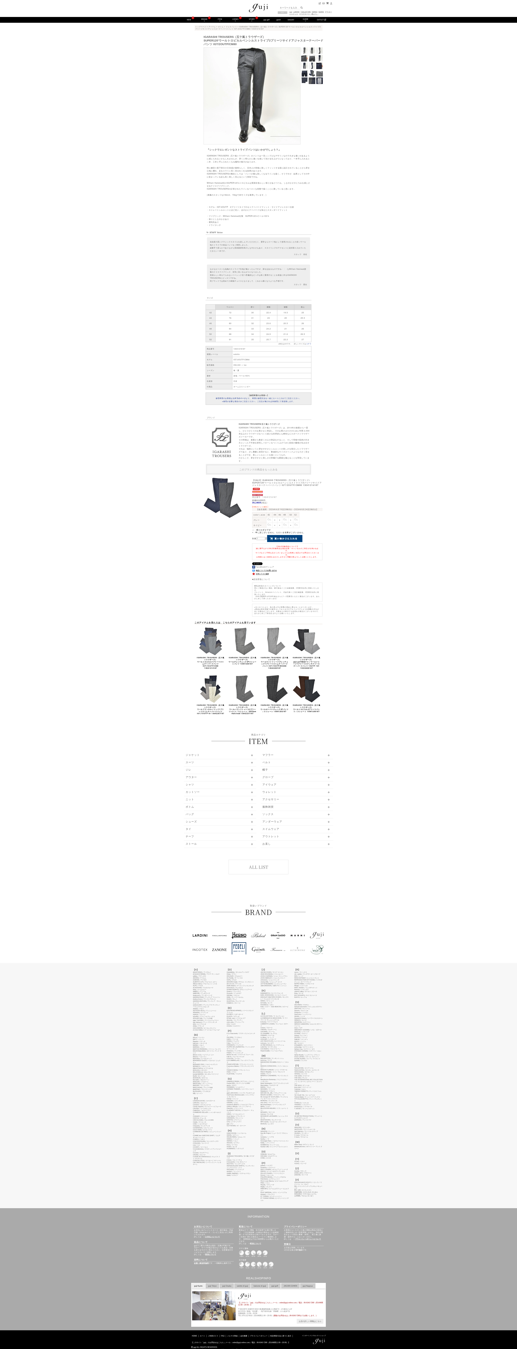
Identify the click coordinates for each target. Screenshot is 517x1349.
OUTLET (320, 20)
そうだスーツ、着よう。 (308, 14)
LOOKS (235, 19)
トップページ (200, 27)
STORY (252, 19)
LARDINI (296, 12)
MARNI (321, 12)
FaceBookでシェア (264, 567)
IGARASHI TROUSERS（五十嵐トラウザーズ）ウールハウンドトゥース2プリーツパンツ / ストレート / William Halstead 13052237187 (242, 709)
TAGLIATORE (306, 12)
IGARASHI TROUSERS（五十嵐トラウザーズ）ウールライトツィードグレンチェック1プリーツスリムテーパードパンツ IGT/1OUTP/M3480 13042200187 (274, 663)
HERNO (314, 12)
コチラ (308, 344)
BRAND (204, 19)
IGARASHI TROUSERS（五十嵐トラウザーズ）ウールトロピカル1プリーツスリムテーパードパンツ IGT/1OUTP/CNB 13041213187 (210, 663)
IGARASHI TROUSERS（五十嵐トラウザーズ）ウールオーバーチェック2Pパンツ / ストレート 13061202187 (274, 708)
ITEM (220, 19)
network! (291, 20)
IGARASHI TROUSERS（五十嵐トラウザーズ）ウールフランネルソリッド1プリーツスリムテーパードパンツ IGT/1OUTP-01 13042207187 (210, 709)
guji (290, 12)
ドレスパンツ (231, 27)
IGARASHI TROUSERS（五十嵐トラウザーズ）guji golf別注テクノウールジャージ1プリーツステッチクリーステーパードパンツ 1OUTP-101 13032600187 (306, 663)
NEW (189, 20)
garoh (278, 20)
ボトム (221, 27)
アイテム (212, 27)
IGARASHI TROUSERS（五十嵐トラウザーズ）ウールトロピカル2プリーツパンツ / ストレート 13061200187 (306, 708)
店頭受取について (261, 579)
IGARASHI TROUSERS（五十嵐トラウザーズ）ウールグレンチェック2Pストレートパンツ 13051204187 (242, 661)
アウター (328, 12)
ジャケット (293, 14)
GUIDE (305, 19)
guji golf (266, 20)
